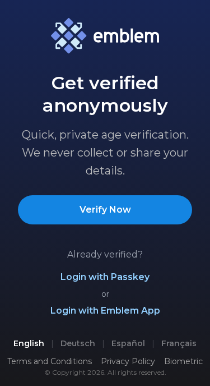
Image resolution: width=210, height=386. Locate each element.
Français (179, 343)
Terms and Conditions (49, 361)
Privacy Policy (128, 361)
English (28, 343)
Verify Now (105, 209)
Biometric (183, 361)
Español (128, 343)
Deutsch (77, 343)
